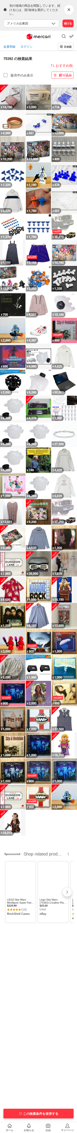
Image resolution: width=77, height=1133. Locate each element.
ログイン (27, 46)
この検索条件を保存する (40, 1113)
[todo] (71, 36)
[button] (64, 37)
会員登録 (9, 46)
